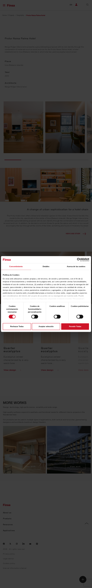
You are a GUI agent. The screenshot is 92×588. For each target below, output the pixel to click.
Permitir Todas (75, 327)
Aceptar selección (46, 327)
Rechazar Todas (17, 327)
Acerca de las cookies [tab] (76, 266)
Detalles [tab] (46, 266)
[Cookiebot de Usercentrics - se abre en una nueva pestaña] (78, 259)
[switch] (34, 317)
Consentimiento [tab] (16, 266)
